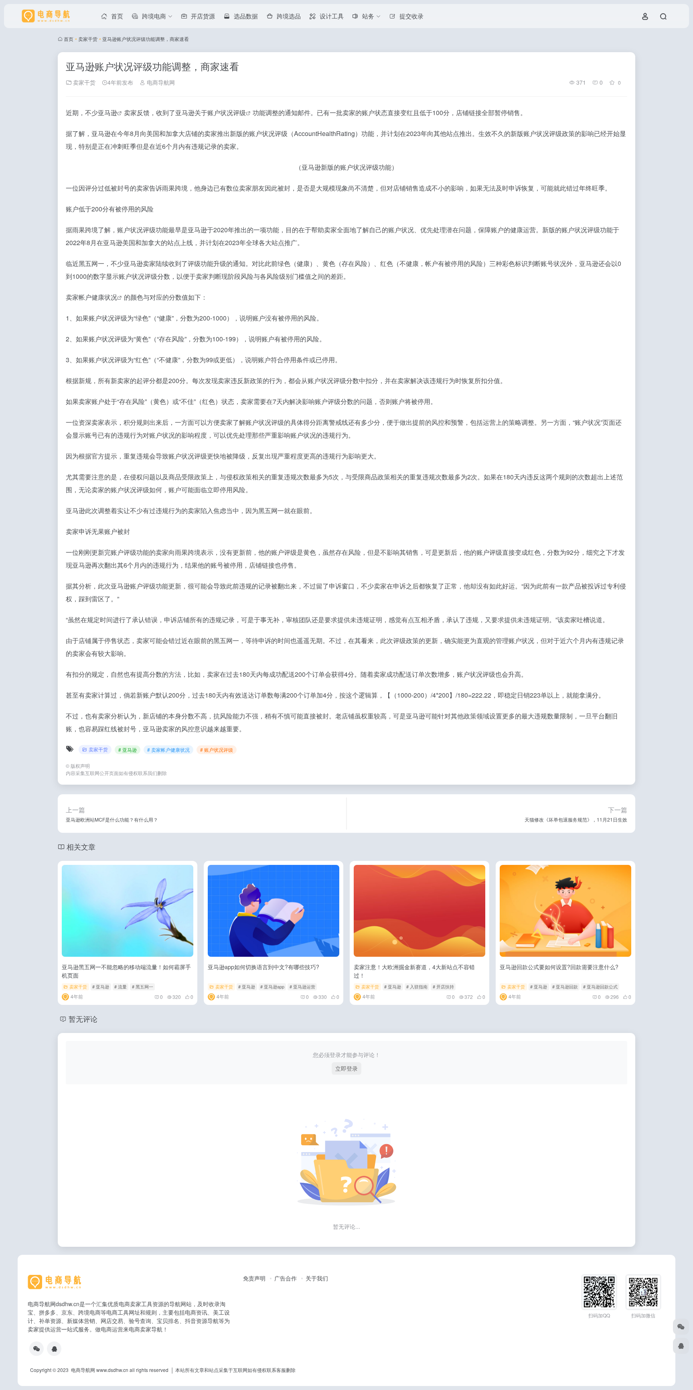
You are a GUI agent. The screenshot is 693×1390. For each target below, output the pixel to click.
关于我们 (317, 1278)
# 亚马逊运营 (302, 986)
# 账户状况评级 (216, 749)
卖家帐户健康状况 (91, 297)
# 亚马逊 (127, 749)
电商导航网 (160, 82)
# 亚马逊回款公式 (600, 986)
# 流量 (120, 986)
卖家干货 (87, 38)
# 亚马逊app (272, 986)
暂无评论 (83, 1018)
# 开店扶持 (443, 986)
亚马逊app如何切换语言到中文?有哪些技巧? (263, 967)
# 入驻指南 (417, 986)
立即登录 (346, 1068)
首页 (68, 38)
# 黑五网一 (142, 986)
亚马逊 (107, 112)
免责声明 (254, 1278)
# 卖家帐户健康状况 (168, 749)
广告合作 (285, 1278)
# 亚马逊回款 (565, 986)
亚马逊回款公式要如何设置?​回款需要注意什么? (559, 967)
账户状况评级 (226, 112)
